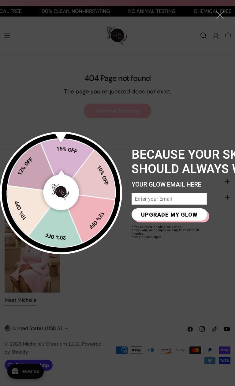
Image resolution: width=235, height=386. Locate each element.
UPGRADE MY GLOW (169, 214)
